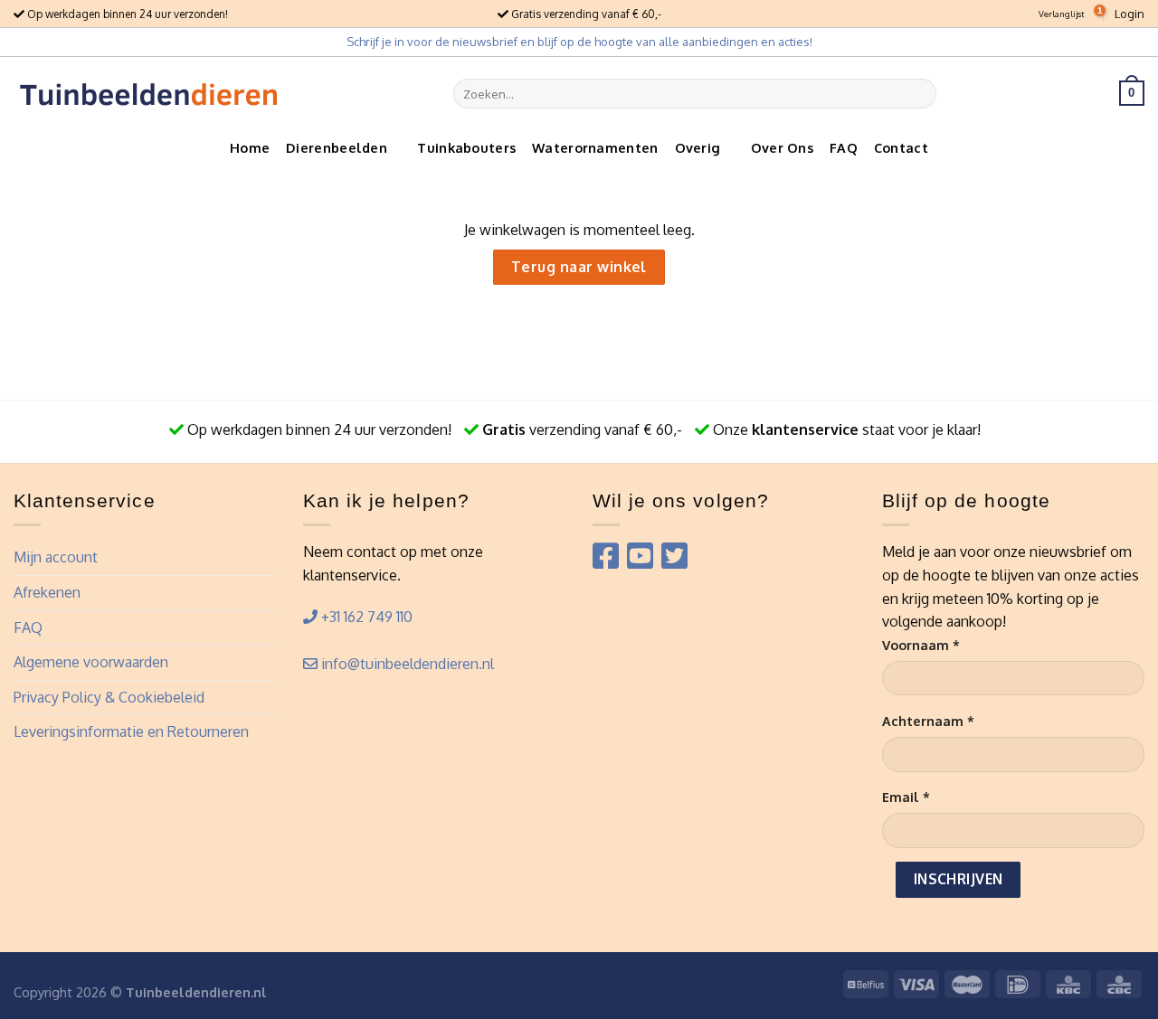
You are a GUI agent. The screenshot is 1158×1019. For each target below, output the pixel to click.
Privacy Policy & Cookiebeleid (109, 697)
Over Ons (782, 147)
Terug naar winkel (579, 267)
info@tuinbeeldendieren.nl (406, 664)
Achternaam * (928, 720)
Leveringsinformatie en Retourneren (131, 731)
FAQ (844, 147)
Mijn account (56, 557)
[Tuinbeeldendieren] (149, 93)
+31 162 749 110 (365, 617)
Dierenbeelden (336, 147)
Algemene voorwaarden (91, 662)
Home (250, 147)
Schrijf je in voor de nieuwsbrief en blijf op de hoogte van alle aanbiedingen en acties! (579, 41)
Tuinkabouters (466, 147)
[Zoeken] (919, 93)
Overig (698, 147)
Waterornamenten (595, 147)
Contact (901, 147)
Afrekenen (47, 592)
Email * (906, 796)
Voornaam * (921, 645)
